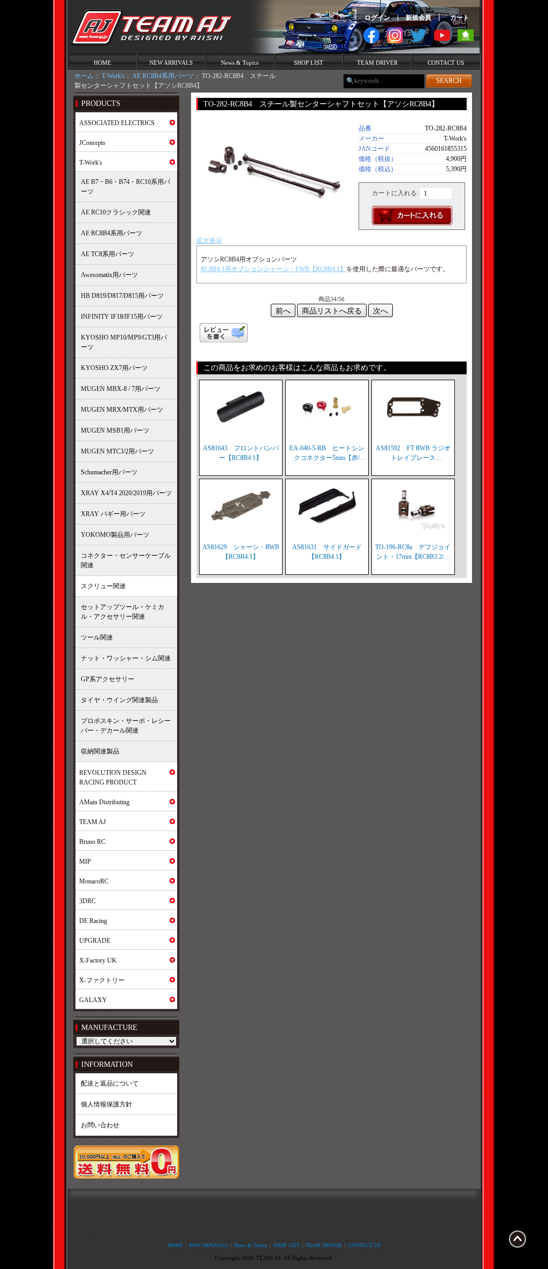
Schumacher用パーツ (109, 472)
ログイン (377, 17)
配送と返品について (110, 1083)
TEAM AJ (92, 822)
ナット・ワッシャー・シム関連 (126, 658)
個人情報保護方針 (106, 1104)
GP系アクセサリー (107, 679)
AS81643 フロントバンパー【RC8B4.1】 (241, 453)
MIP (85, 861)
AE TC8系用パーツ (107, 254)
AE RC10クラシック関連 (116, 212)
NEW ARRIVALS (171, 62)
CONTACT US (446, 62)
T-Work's (113, 76)
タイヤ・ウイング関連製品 (119, 700)
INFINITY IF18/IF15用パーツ (122, 316)
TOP (517, 1239)
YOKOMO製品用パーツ (115, 535)
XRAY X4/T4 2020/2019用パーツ (126, 493)
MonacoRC (94, 881)
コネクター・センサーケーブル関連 (126, 560)
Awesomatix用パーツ (109, 275)
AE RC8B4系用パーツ (163, 76)
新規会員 (418, 17)
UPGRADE (94, 940)
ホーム (84, 76)
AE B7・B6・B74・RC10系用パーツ (125, 186)
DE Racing (93, 921)
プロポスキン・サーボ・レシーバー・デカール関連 (126, 725)
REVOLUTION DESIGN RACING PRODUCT (113, 777)
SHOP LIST (308, 62)
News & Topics (239, 62)
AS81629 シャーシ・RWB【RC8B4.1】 (240, 551)
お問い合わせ (100, 1125)
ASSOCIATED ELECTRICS (117, 123)
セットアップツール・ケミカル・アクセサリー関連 (122, 611)
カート (459, 17)
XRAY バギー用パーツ (113, 514)
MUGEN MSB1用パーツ (115, 430)
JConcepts (92, 143)
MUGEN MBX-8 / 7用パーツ (121, 389)
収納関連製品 (100, 751)
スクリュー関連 (103, 586)
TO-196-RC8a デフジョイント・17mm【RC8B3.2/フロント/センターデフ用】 (413, 552)
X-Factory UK (98, 960)
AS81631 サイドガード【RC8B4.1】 (327, 551)
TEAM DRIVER (377, 62)
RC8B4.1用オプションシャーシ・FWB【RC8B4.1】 (273, 269)
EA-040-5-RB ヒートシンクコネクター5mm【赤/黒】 (327, 453)
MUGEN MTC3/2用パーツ (117, 451)
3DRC (87, 901)
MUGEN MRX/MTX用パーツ (122, 409)
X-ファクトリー (102, 980)
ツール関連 (97, 637)
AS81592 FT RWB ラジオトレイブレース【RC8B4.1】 (413, 453)
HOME (102, 62)
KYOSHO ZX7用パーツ (114, 368)
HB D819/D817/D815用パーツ (122, 295)
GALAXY (93, 1000)
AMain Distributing (104, 802)
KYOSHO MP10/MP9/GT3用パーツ (124, 342)
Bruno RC (92, 841)
